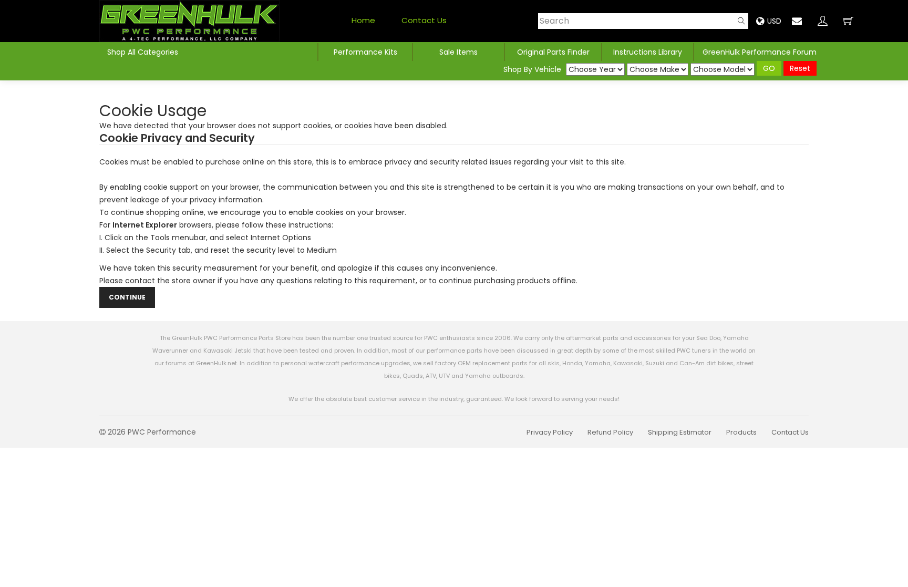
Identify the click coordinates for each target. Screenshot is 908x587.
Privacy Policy (550, 432)
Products (741, 432)
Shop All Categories (142, 52)
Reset (800, 68)
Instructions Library (647, 52)
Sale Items (458, 52)
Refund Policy (610, 432)
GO (769, 68)
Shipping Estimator (679, 432)
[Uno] (189, 21)
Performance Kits (365, 52)
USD (774, 21)
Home (363, 20)
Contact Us (424, 20)
